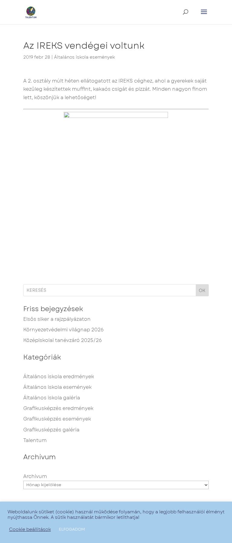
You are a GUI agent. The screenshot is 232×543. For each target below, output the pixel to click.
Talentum (35, 440)
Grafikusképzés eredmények (58, 408)
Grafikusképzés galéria (51, 429)
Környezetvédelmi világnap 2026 (63, 329)
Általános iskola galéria (51, 397)
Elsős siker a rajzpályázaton (57, 319)
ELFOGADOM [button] (72, 529)
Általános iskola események (84, 57)
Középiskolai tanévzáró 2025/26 (62, 340)
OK (202, 291)
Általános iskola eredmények (58, 376)
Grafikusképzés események (57, 418)
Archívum (35, 476)
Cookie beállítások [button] (30, 529)
